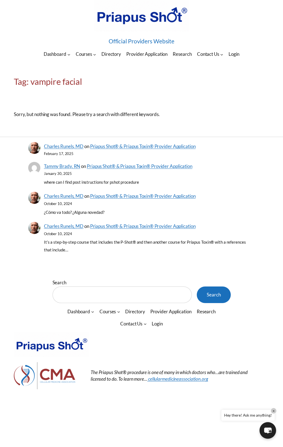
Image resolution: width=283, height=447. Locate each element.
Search (59, 282)
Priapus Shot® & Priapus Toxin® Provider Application (143, 146)
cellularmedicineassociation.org (177, 379)
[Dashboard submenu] (68, 54)
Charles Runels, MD (63, 146)
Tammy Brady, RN (62, 166)
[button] (268, 430)
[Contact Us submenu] (221, 54)
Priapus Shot (37, 418)
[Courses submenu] (94, 54)
